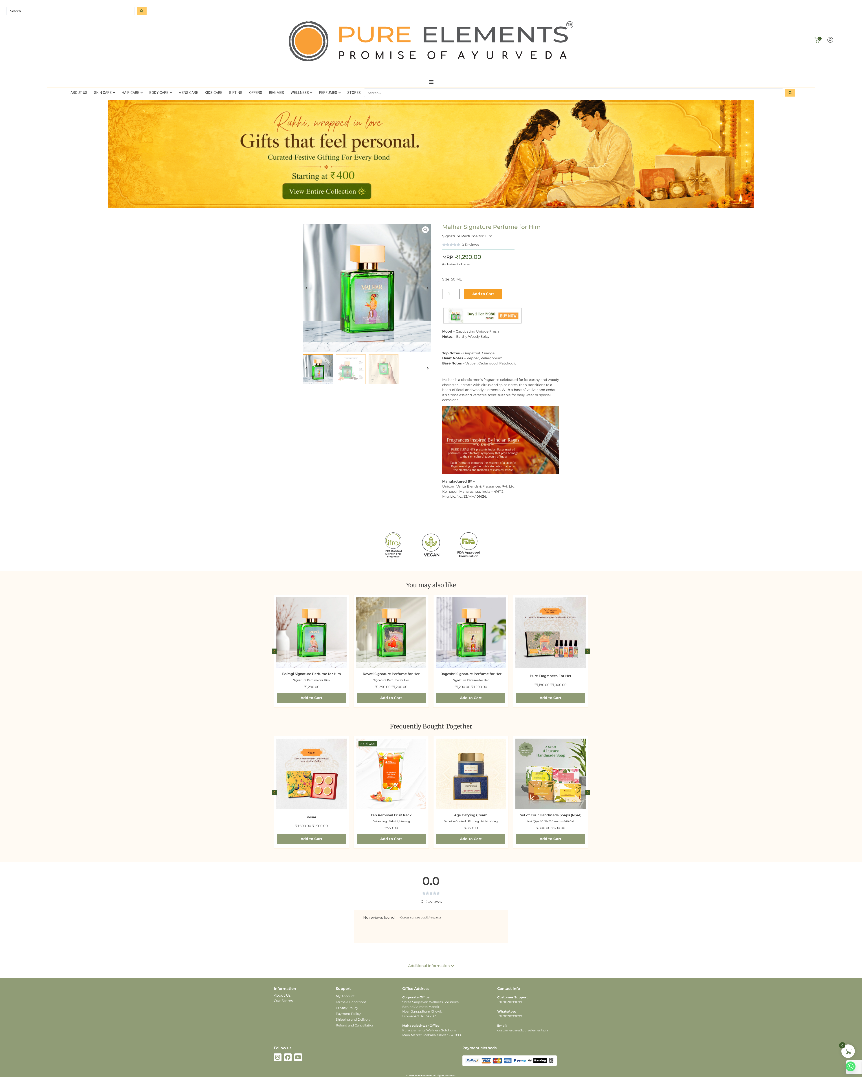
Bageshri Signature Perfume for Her (391, 674)
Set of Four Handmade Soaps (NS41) (471, 815)
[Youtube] (298, 1057)
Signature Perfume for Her (311, 680)
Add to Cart (483, 294)
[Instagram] (277, 1057)
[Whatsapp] (850, 1066)
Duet (550, 817)
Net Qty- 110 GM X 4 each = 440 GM (471, 821)
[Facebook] (288, 1057)
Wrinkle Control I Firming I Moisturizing (391, 821)
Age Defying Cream (391, 815)
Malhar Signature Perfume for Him (491, 226)
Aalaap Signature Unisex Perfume (550, 674)
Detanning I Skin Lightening (311, 821)
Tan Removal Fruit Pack (311, 815)
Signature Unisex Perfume (550, 680)
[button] (431, 82)
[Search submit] (142, 11)
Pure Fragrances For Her (471, 676)
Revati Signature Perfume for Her (311, 674)
